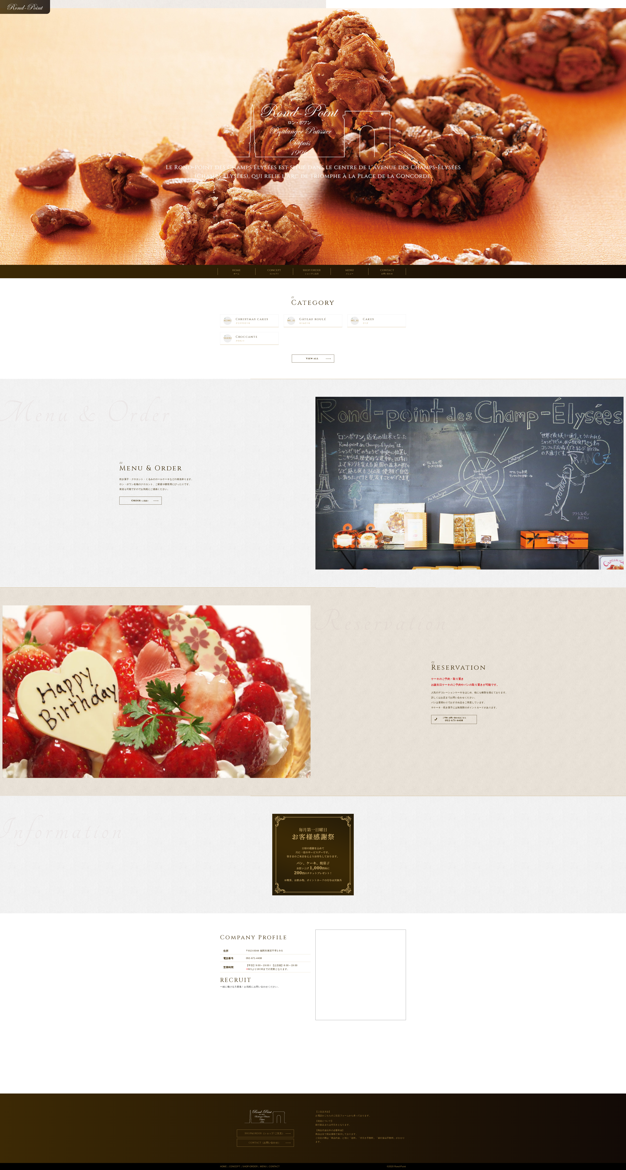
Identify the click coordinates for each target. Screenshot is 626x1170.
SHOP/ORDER (250, 1166)
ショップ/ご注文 (312, 271)
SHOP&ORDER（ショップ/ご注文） (264, 1133)
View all (312, 358)
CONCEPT (234, 1166)
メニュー (349, 271)
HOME (223, 1166)
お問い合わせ (387, 271)
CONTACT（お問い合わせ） (265, 1142)
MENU (263, 1166)
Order (139, 500)
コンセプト (274, 271)
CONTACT (274, 1166)
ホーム (236, 271)
